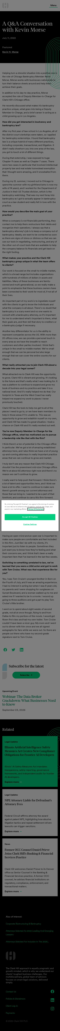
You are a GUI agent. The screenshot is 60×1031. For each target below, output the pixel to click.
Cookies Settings (30, 524)
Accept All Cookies (30, 517)
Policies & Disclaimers (36, 509)
